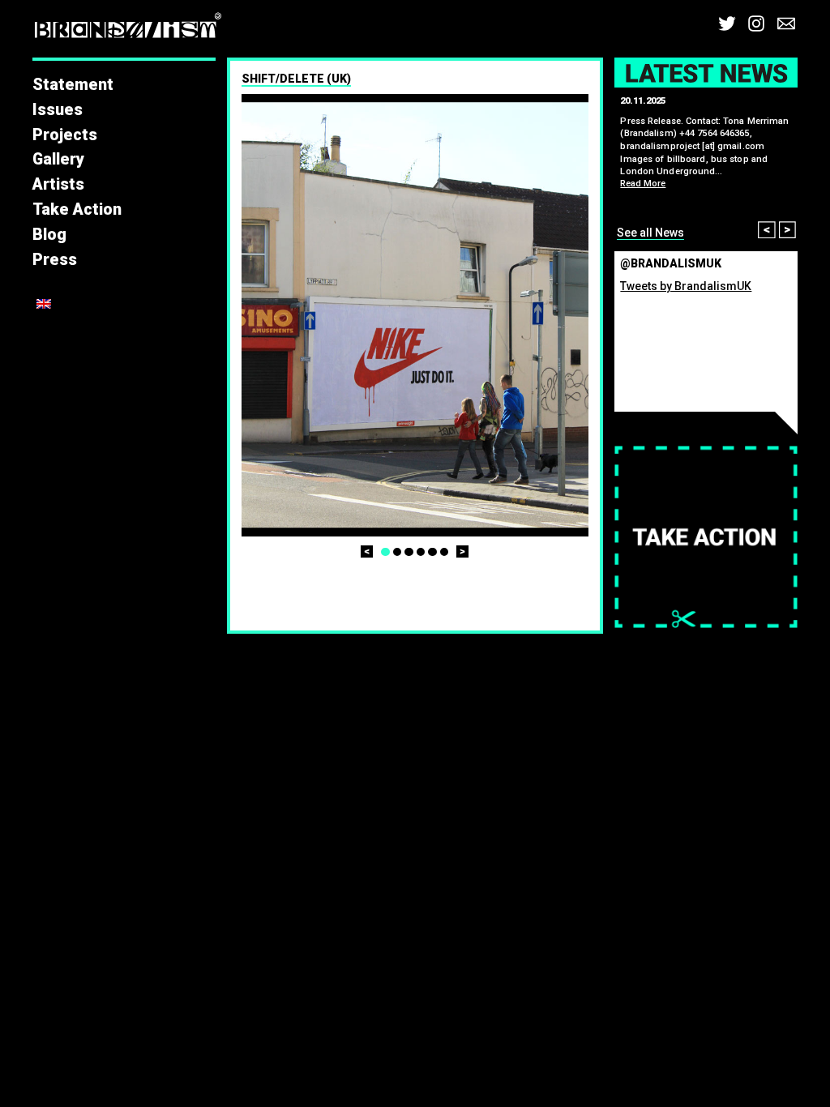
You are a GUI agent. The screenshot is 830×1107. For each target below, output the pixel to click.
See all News (650, 232)
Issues (57, 109)
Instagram (756, 23)
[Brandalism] (128, 28)
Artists (58, 184)
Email (786, 23)
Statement (72, 84)
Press (54, 259)
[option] (415, 315)
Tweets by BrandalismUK (685, 286)
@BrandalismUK (670, 263)
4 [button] (421, 552)
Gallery (58, 159)
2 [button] (397, 552)
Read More (642, 183)
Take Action (77, 209)
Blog (49, 234)
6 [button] (445, 552)
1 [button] (385, 552)
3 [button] (409, 552)
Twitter (727, 23)
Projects (64, 135)
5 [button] (432, 552)
